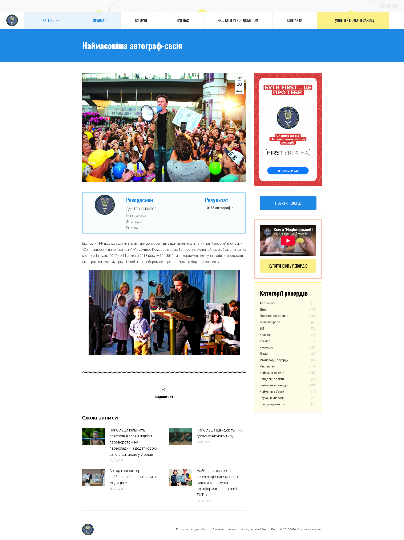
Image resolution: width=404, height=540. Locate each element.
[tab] (161, 359)
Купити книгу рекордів (288, 266)
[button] (83, 314)
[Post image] (93, 436)
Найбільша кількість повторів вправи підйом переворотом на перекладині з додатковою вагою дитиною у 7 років (133, 442)
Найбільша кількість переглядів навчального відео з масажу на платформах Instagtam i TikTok (218, 482)
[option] (164, 312)
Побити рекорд (288, 203)
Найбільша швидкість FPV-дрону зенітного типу (220, 433)
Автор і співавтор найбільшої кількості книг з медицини (133, 476)
